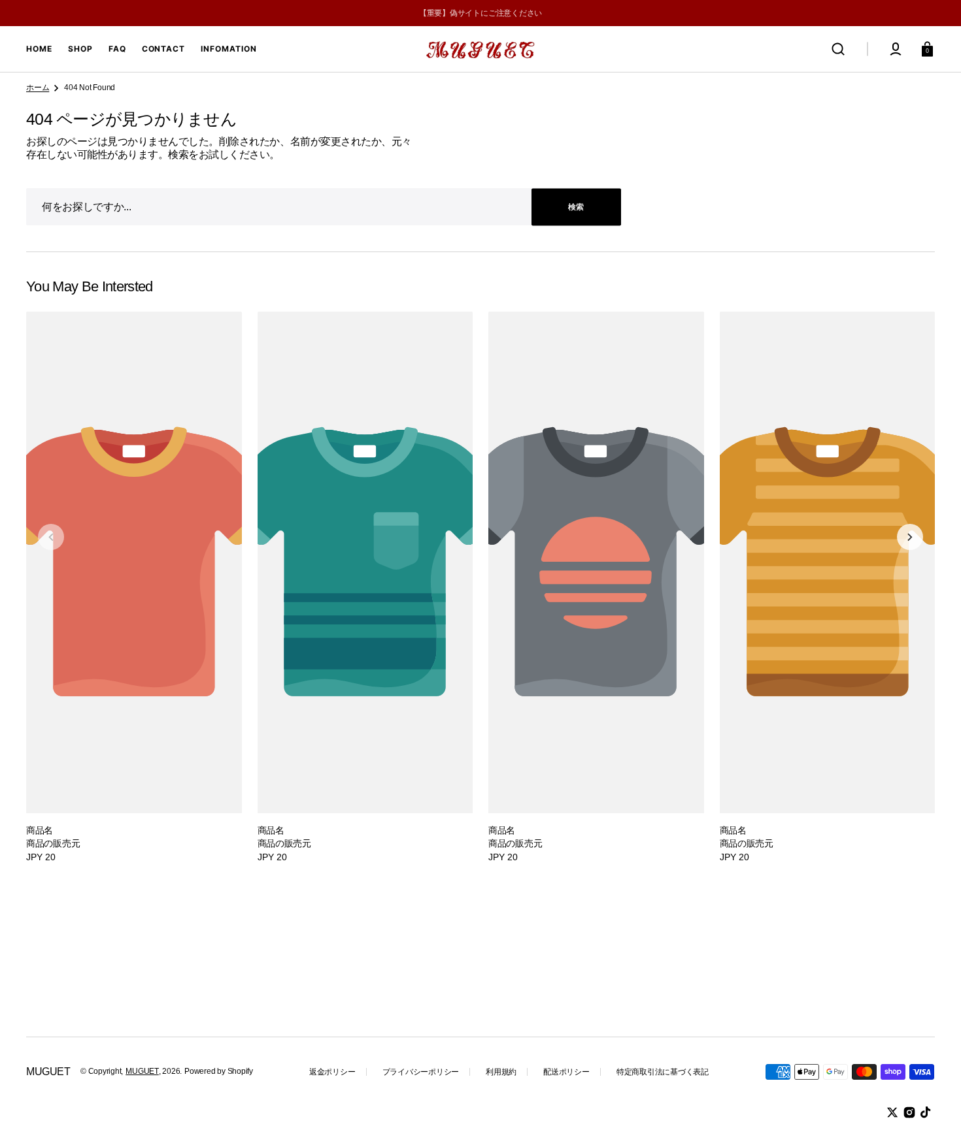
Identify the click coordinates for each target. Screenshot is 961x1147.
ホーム (37, 87)
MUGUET (142, 1071)
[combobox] (323, 206)
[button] (838, 49)
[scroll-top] (933, 1119)
